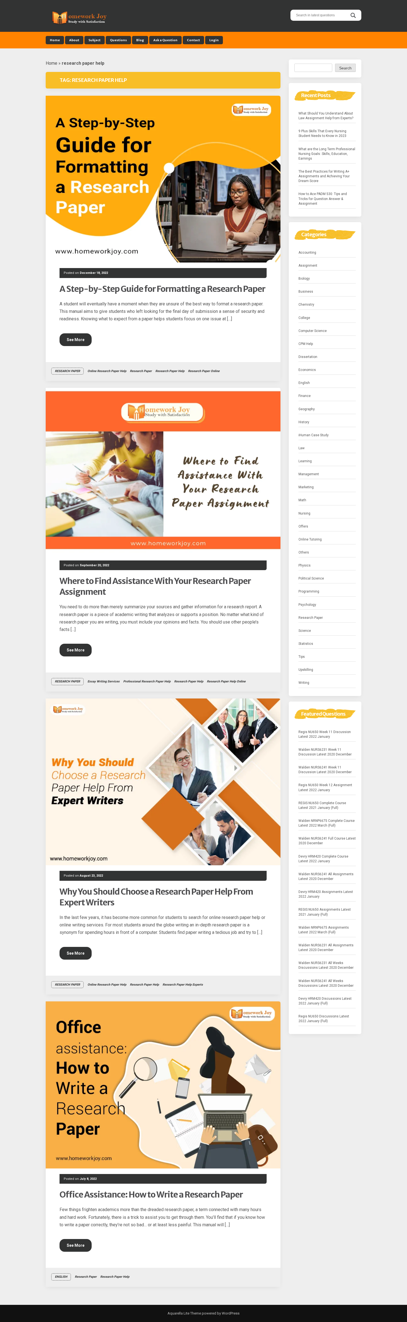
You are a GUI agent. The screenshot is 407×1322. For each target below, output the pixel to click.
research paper (141, 371)
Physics (304, 565)
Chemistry (306, 305)
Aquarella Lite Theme (184, 1313)
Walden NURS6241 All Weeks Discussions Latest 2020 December (326, 983)
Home (55, 40)
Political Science (311, 578)
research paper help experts (183, 984)
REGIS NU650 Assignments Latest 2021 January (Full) (324, 912)
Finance (304, 396)
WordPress (230, 1313)
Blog (140, 40)
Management (308, 474)
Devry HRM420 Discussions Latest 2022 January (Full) (325, 1001)
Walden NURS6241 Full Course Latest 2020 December (327, 841)
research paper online (204, 371)
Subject (95, 40)
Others (303, 552)
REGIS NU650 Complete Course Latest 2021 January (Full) (322, 805)
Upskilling (305, 670)
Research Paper (67, 371)
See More (75, 339)
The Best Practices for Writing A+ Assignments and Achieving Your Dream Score (324, 176)
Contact (193, 40)
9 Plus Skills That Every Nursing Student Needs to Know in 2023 (322, 133)
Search (345, 68)
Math (302, 500)
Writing (303, 683)
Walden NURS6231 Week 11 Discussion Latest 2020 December (325, 752)
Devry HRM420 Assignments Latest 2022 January (325, 894)
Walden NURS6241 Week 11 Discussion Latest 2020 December (325, 769)
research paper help (169, 371)
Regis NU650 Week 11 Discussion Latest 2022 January (324, 734)
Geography (306, 409)
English (61, 1277)
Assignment (307, 265)
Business (305, 292)
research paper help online (226, 681)
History (303, 422)
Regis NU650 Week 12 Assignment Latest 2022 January (325, 787)
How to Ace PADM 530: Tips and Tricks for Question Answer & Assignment (322, 198)
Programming (308, 591)
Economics (307, 370)
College (304, 318)
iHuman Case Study (313, 435)
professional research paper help (147, 681)
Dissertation (307, 357)
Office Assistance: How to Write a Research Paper (151, 1194)
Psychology (307, 605)
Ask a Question (165, 40)
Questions (118, 40)
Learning (305, 461)
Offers (303, 526)
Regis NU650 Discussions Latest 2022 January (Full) (323, 1018)
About (74, 40)
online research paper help (106, 371)
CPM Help (305, 344)
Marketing (306, 487)
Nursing (304, 513)
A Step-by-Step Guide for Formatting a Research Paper (162, 289)
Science (304, 631)
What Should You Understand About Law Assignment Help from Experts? (325, 115)
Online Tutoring (310, 539)
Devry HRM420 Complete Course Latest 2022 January (323, 859)
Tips (301, 657)
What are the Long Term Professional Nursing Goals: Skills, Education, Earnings (326, 153)
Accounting (307, 252)
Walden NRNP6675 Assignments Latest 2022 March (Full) (323, 930)
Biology (304, 278)
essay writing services (103, 681)
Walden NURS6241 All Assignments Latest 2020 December (326, 876)
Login (214, 40)
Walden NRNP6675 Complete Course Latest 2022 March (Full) (326, 823)
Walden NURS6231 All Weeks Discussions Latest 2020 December (326, 965)
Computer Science (312, 331)
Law (301, 448)
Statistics (305, 644)
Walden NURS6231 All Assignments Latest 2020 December (326, 947)
